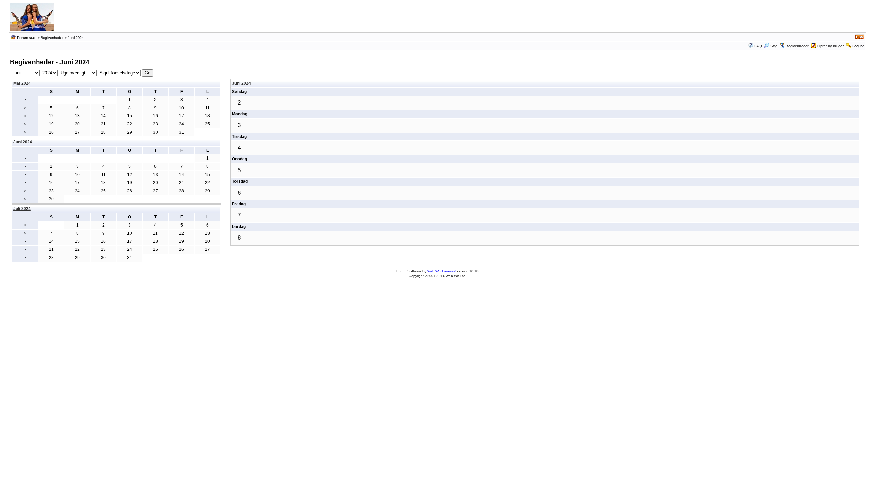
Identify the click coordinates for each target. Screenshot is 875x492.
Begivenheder (52, 38)
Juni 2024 (241, 83)
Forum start (27, 38)
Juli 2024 (22, 208)
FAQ (758, 46)
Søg (773, 46)
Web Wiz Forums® (441, 271)
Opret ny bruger (830, 46)
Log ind (858, 46)
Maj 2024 (22, 83)
